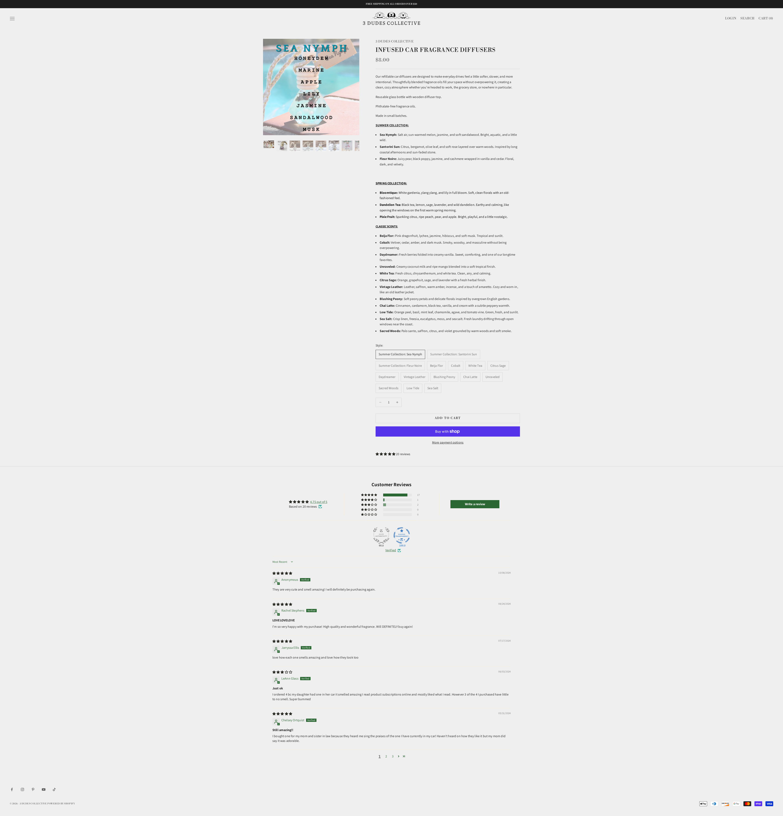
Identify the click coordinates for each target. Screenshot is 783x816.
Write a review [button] (475, 504)
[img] (282, 573)
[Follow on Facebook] (12, 789)
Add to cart (448, 418)
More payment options (447, 442)
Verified (390, 550)
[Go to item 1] (268, 144)
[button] (386, 454)
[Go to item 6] (334, 146)
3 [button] (393, 756)
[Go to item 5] (321, 146)
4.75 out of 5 (318, 502)
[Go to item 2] (282, 146)
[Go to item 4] (308, 146)
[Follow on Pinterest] (33, 789)
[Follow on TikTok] (54, 789)
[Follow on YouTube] (44, 789)
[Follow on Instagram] (22, 789)
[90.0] (381, 535)
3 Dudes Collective (395, 41)
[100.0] (402, 535)
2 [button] (386, 756)
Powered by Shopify (61, 803)
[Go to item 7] (347, 146)
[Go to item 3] (295, 146)
